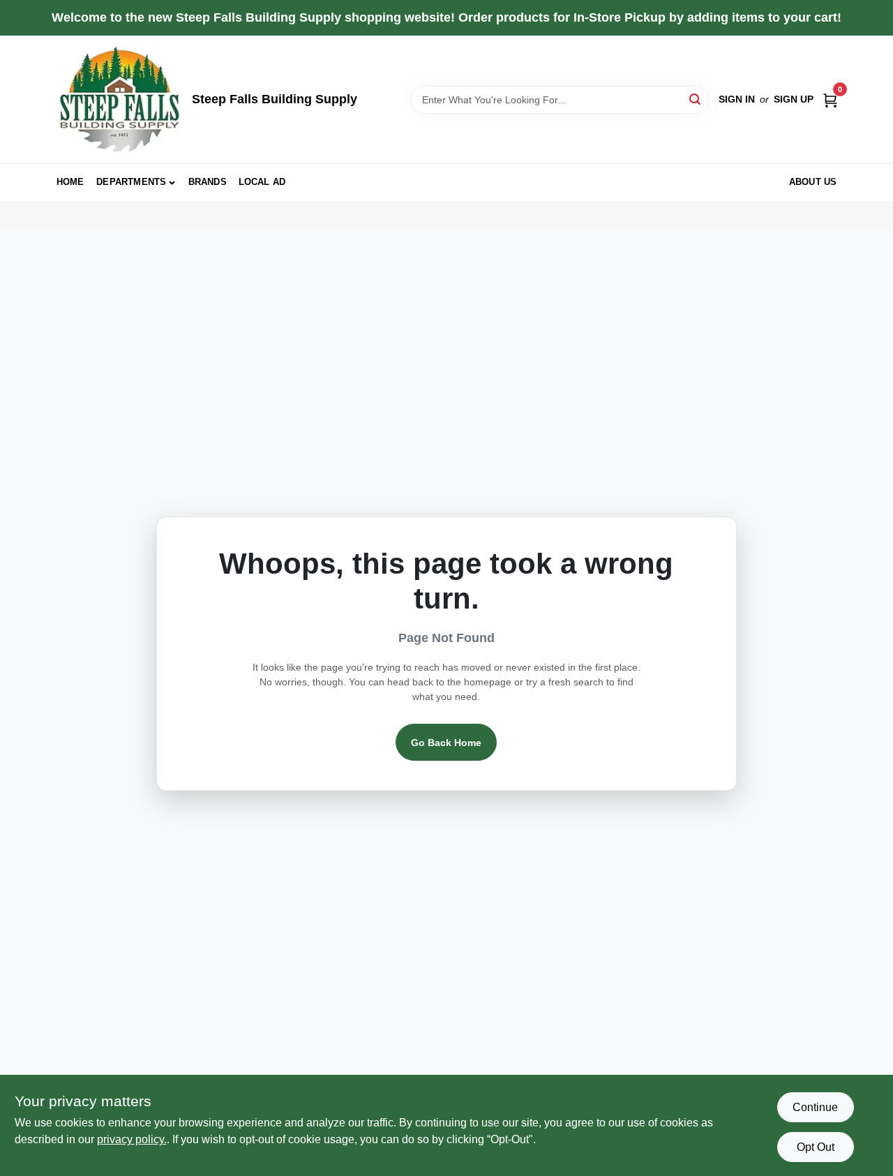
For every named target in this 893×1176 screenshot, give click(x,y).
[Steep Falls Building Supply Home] (119, 99)
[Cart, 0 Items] (830, 99)
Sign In (737, 99)
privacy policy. (132, 1139)
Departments (131, 182)
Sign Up (793, 99)
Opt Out (815, 1147)
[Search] (696, 98)
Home (70, 182)
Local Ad (262, 182)
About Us (813, 182)
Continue (815, 1107)
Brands (207, 182)
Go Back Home (446, 742)
